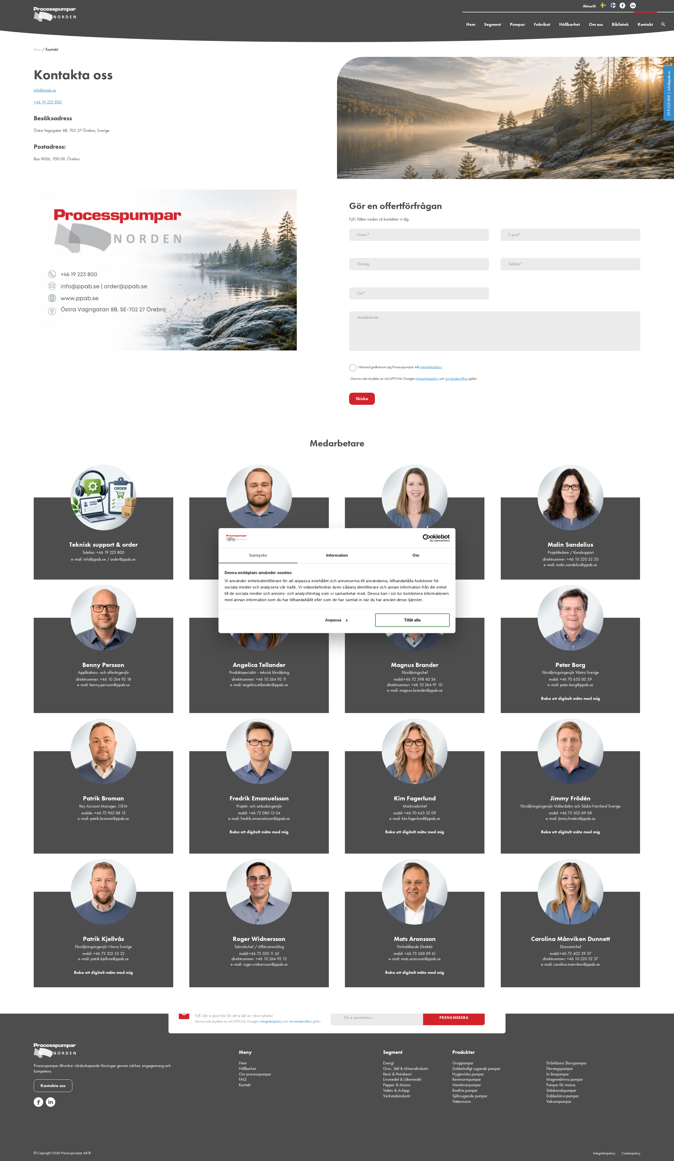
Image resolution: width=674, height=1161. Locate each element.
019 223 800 (668, 105)
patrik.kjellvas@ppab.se (110, 958)
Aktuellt (589, 6)
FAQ (242, 1079)
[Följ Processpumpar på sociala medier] (622, 6)
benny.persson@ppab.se (110, 684)
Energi (388, 1063)
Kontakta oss (53, 1085)
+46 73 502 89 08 (576, 813)
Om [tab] (416, 555)
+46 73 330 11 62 (264, 953)
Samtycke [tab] (258, 555)
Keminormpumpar (466, 1079)
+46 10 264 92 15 (271, 958)
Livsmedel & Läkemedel (402, 1079)
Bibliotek (620, 24)
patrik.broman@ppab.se (109, 818)
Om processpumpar (255, 1074)
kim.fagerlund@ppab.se (421, 818)
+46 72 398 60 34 (419, 679)
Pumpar (517, 24)
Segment (492, 24)
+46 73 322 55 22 (109, 953)
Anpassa (333, 620)
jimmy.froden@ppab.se (576, 818)
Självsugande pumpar (469, 1096)
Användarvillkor (456, 378)
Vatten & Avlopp (396, 1090)
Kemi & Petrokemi (397, 1074)
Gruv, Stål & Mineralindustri (405, 1068)
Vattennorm (461, 1101)
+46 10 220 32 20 (582, 559)
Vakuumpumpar (558, 1101)
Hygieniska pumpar (468, 1074)
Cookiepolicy (631, 1152)
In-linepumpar (557, 1074)
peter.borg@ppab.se (576, 684)
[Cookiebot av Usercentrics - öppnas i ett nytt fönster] (427, 538)
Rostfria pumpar (465, 1090)
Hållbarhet (569, 24)
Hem (470, 24)
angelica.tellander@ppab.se (265, 684)
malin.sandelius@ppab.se (576, 564)
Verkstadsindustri (396, 1096)
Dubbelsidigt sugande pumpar (476, 1068)
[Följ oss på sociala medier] (38, 1105)
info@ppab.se (668, 81)
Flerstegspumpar (559, 1068)
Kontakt (645, 24)
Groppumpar (462, 1063)
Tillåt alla (412, 620)
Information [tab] (337, 555)
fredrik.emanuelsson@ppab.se (265, 818)
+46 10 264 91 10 (426, 684)
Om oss (596, 24)
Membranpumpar (466, 1085)
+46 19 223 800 (48, 102)
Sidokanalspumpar (561, 1090)
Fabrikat (542, 24)
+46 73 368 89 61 (420, 953)
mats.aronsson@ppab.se (421, 958)
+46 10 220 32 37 (582, 958)
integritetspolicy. (431, 367)
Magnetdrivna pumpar (564, 1079)
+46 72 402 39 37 (575, 953)
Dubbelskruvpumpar (562, 1096)
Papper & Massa (396, 1085)
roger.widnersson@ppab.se (265, 964)
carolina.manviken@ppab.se (576, 964)
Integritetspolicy (427, 378)
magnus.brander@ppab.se (421, 690)
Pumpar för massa (560, 1085)
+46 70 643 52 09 (420, 813)
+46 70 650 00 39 (576, 679)
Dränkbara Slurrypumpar (566, 1063)
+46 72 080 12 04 (264, 813)
